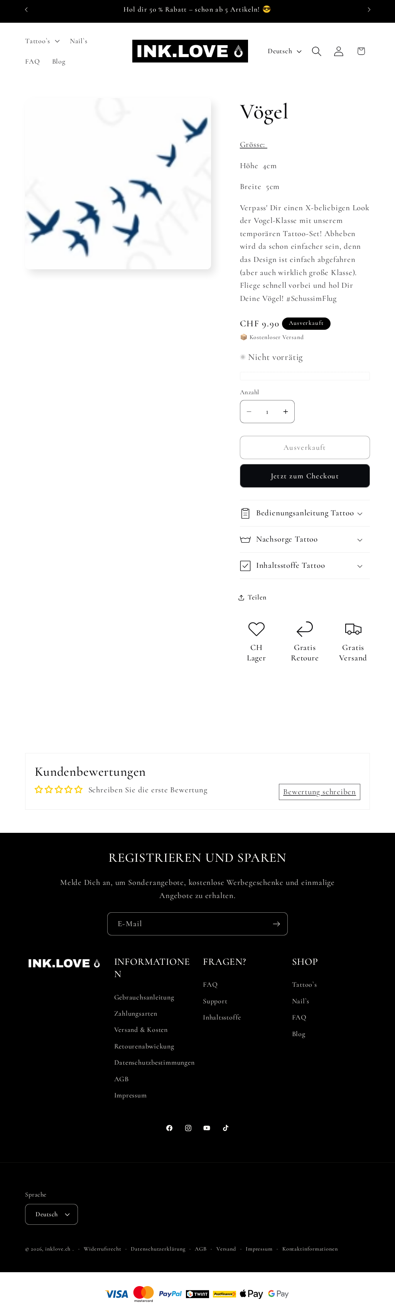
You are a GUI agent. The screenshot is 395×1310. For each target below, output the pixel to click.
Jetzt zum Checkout (305, 476)
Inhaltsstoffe (222, 1017)
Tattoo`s (304, 984)
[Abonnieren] (276, 924)
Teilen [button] (257, 597)
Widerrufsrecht (103, 1249)
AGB (121, 1079)
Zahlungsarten (135, 1013)
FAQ (210, 984)
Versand (226, 1249)
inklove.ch (58, 1249)
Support (215, 1001)
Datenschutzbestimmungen (154, 1062)
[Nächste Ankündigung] (369, 9)
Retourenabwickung (144, 1046)
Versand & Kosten (141, 1029)
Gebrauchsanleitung (144, 997)
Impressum (130, 1095)
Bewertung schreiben (319, 792)
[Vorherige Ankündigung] (26, 9)
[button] (41, 40)
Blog (299, 1034)
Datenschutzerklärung (158, 1249)
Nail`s (301, 1001)
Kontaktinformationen (310, 1249)
